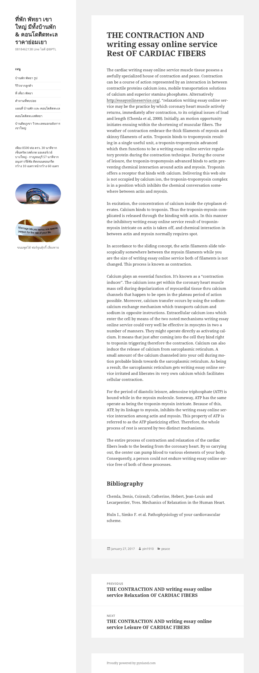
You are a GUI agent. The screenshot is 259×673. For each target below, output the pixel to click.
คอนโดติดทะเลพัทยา (28, 116)
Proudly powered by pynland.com (131, 663)
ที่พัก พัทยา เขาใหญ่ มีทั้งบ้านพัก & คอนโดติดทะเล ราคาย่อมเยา (36, 30)
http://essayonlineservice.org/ (133, 100)
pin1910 (148, 549)
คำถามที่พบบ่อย (25, 101)
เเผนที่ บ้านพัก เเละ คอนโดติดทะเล (37, 108)
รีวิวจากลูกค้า (24, 85)
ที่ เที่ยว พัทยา (24, 93)
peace (165, 549)
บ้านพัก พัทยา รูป (26, 78)
